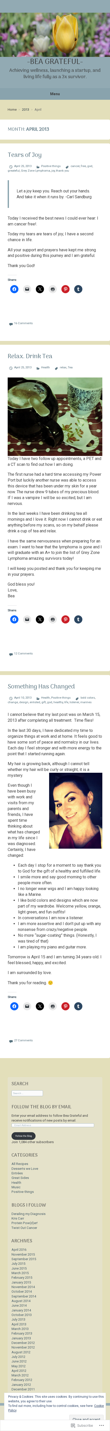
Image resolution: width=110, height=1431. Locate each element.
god (89, 166)
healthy (58, 702)
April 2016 (19, 1250)
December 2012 (23, 1343)
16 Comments (23, 323)
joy (53, 170)
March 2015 (20, 1273)
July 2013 (18, 1319)
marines (86, 702)
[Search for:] (27, 1093)
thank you (62, 170)
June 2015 (19, 1268)
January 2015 (21, 1282)
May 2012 (19, 1366)
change (13, 702)
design (23, 702)
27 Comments (23, 1040)
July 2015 (18, 1263)
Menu (55, 94)
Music (16, 1187)
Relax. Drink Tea (30, 357)
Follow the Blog (23, 1135)
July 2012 (18, 1357)
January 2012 (21, 1385)
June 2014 (19, 1305)
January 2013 (21, 1338)
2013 (25, 109)
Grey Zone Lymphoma (35, 170)
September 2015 (24, 1259)
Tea (70, 367)
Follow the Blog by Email (41, 1107)
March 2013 (20, 1329)
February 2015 (22, 1277)
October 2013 (22, 1315)
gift (43, 702)
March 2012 (20, 1375)
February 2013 (22, 1333)
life (66, 702)
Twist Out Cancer (24, 1228)
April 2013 (19, 1324)
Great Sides (20, 1178)
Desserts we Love (25, 1169)
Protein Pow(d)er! (25, 1223)
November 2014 (23, 1287)
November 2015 (23, 1254)
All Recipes (20, 1164)
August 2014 (21, 1301)
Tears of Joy (25, 155)
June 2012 (19, 1361)
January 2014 (21, 1310)
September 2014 (24, 1296)
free (83, 166)
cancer (75, 166)
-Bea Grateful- (55, 62)
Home (12, 109)
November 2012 (23, 1347)
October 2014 (22, 1291)
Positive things (51, 166)
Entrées (17, 1173)
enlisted (35, 702)
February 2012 (22, 1380)
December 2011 (23, 1389)
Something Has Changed (41, 687)
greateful (14, 170)
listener (74, 702)
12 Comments (23, 653)
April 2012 (19, 1371)
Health (45, 367)
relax (63, 367)
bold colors (88, 697)
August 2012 (21, 1352)
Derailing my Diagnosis (29, 1214)
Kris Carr (18, 1218)
